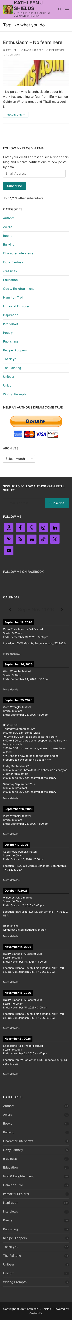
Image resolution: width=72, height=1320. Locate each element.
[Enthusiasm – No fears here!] (36, 73)
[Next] (62, 609)
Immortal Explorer (16, 306)
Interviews (10, 324)
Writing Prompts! (15, 394)
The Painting (12, 368)
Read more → (16, 114)
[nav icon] (67, 9)
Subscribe (14, 186)
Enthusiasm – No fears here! (33, 42)
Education (10, 280)
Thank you (10, 359)
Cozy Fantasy (13, 262)
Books (7, 236)
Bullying (8, 244)
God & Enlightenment (18, 289)
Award (7, 227)
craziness (10, 271)
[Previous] (9, 609)
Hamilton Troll (13, 297)
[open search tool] (60, 9)
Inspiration (56, 50)
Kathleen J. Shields (29, 5)
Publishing (10, 341)
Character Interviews (18, 253)
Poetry (8, 332)
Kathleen (12, 50)
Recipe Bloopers (15, 350)
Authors (8, 218)
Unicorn (8, 385)
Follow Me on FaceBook (23, 572)
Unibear (8, 376)
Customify (35, 1313)
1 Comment (13, 54)
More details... (12, 653)
